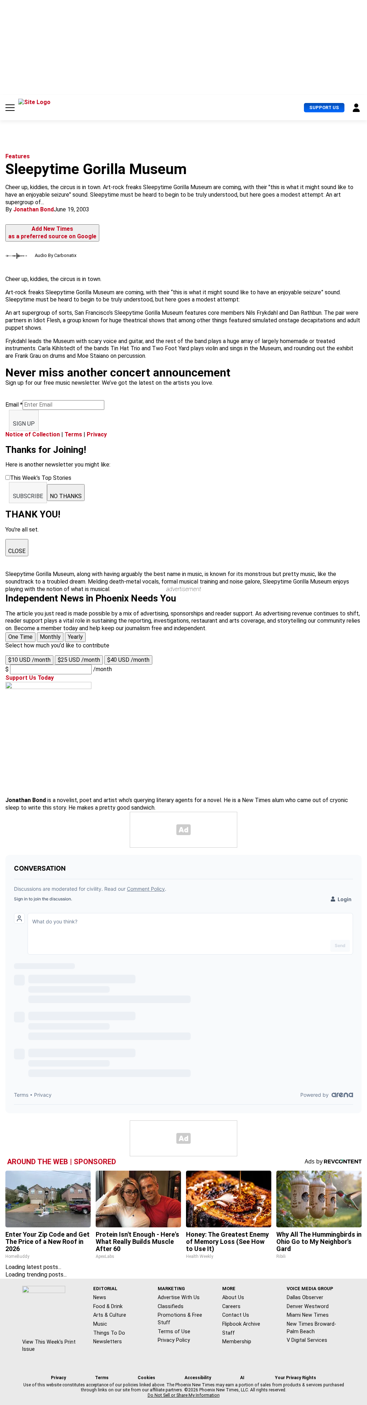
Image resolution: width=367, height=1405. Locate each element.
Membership (236, 1341)
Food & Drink (108, 1306)
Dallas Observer (305, 1297)
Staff (228, 1333)
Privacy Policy (174, 1340)
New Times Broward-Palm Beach (311, 1327)
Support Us (324, 107)
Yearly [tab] (75, 636)
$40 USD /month (128, 659)
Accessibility (198, 1377)
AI (242, 1377)
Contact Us (235, 1315)
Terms (73, 434)
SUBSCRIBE (28, 496)
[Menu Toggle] (10, 107)
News (99, 1297)
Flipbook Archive (241, 1324)
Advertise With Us (179, 1297)
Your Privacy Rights (295, 1377)
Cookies (146, 1377)
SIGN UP (24, 423)
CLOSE (16, 551)
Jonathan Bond (33, 209)
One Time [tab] (20, 636)
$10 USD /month (29, 659)
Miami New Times (308, 1315)
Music (100, 1324)
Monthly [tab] (50, 636)
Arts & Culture (109, 1315)
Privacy (97, 434)
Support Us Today (29, 677)
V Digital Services (307, 1340)
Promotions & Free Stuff (180, 1318)
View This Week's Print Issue (49, 1345)
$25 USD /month (79, 659)
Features (17, 156)
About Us (233, 1297)
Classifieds (171, 1306)
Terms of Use (174, 1331)
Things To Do (109, 1333)
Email (14, 404)
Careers (231, 1306)
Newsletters (107, 1341)
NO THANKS (66, 496)
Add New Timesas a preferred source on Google (52, 232)
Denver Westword (308, 1306)
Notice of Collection (32, 434)
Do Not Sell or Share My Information (184, 1395)
